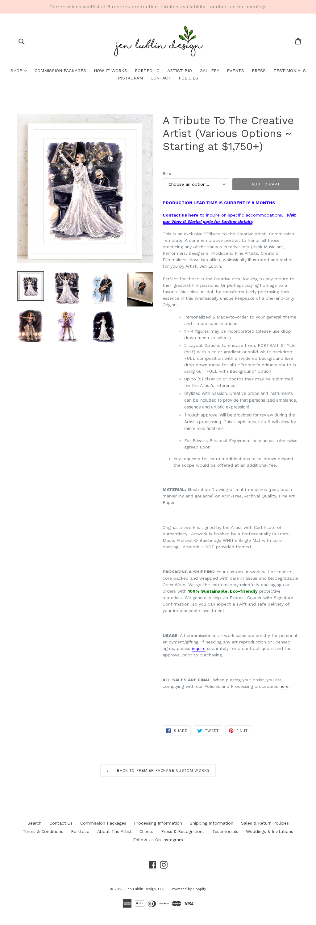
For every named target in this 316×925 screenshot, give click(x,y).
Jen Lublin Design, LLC (145, 889)
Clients (146, 831)
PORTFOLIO (147, 70)
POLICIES (188, 77)
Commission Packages (103, 823)
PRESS (259, 70)
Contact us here (180, 215)
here (284, 686)
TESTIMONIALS (289, 70)
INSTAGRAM (130, 77)
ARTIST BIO (179, 70)
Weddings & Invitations (269, 831)
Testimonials (225, 831)
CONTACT (161, 77)
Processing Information (158, 823)
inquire (199, 648)
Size (167, 173)
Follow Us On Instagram (158, 839)
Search (34, 823)
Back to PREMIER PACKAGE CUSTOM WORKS (162, 770)
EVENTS (235, 70)
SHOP (20, 70)
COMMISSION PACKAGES (60, 70)
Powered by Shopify (189, 889)
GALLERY (209, 70)
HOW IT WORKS (110, 70)
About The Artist (114, 831)
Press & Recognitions (183, 831)
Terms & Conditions (43, 831)
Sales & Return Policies (265, 823)
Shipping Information (211, 823)
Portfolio (80, 831)
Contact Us (61, 823)
